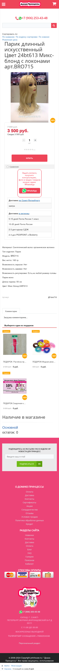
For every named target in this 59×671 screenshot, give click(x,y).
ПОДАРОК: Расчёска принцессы (17, 361)
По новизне (44, 36)
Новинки (29, 535)
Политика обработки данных (29, 520)
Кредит (29, 524)
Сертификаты (29, 502)
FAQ (30, 553)
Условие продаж (29, 516)
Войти (7, 665)
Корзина (7, 669)
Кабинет (29, 563)
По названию (8, 36)
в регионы (24, 213)
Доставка (29, 495)
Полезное (29, 560)
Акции (29, 506)
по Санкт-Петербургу (29, 200)
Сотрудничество (29, 509)
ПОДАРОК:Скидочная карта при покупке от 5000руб (25, 403)
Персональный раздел (29, 643)
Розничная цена (9, 39)
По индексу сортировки (27, 36)
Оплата (29, 491)
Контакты (29, 499)
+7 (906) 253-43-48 (31, 611)
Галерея (29, 556)
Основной (10, 427)
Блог (29, 549)
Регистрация (16, 665)
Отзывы (30, 513)
